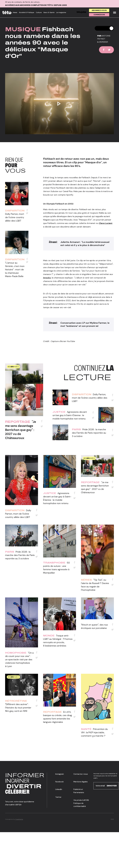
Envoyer (112, 786)
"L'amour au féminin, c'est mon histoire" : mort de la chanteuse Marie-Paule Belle (14, 269)
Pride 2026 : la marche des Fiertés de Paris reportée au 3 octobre (89, 433)
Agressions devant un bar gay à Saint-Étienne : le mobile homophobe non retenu (70, 415)
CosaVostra (19, 819)
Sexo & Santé (48, 12)
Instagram (59, 774)
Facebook (59, 781)
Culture (39, 12)
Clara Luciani (105, 223)
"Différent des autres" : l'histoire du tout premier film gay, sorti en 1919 (18, 707)
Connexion (99, 15)
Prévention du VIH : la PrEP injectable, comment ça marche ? (94, 732)
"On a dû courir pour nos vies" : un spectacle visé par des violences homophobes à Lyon (19, 659)
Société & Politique (26, 12)
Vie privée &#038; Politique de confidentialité (81, 803)
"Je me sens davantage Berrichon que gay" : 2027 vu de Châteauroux (20, 430)
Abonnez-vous (99, 10)
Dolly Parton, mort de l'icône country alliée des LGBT (14, 217)
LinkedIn (58, 789)
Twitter (58, 797)
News (15, 12)
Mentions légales (80, 781)
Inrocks (47, 277)
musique (23, 29)
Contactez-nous (80, 774)
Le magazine (61, 12)
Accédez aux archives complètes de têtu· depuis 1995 (36, 5)
